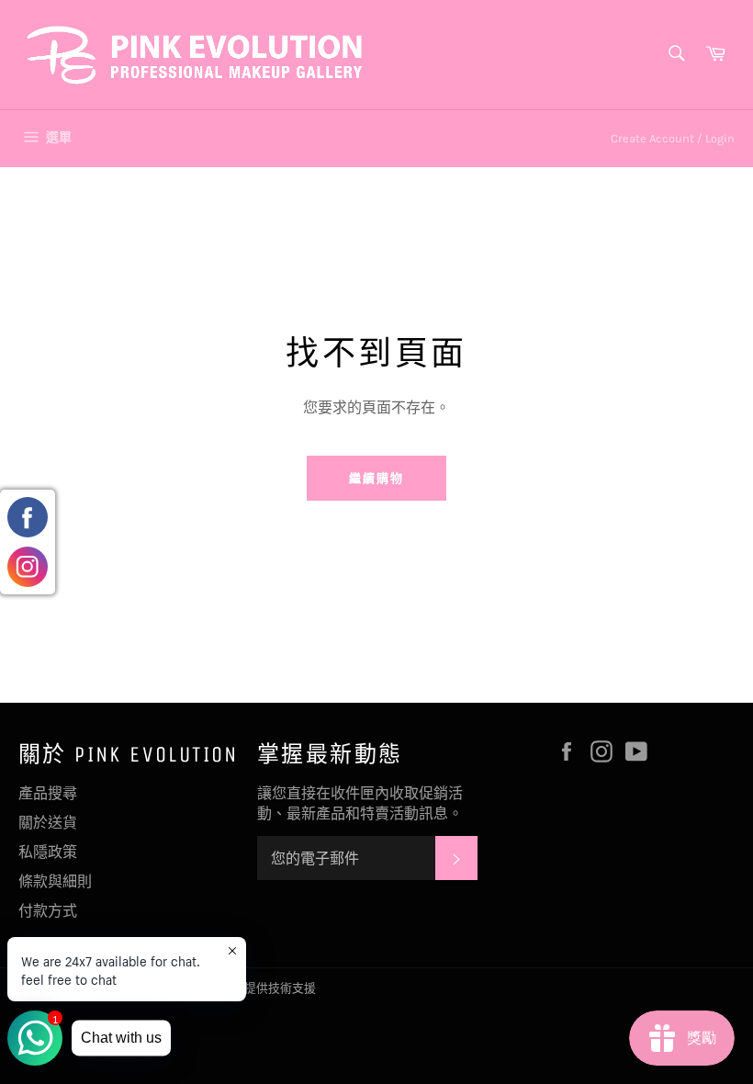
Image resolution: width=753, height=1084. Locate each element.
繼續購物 (376, 478)
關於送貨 (47, 822)
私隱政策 (47, 852)
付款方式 (47, 911)
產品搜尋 (47, 793)
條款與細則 (55, 881)
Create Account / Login (673, 138)
